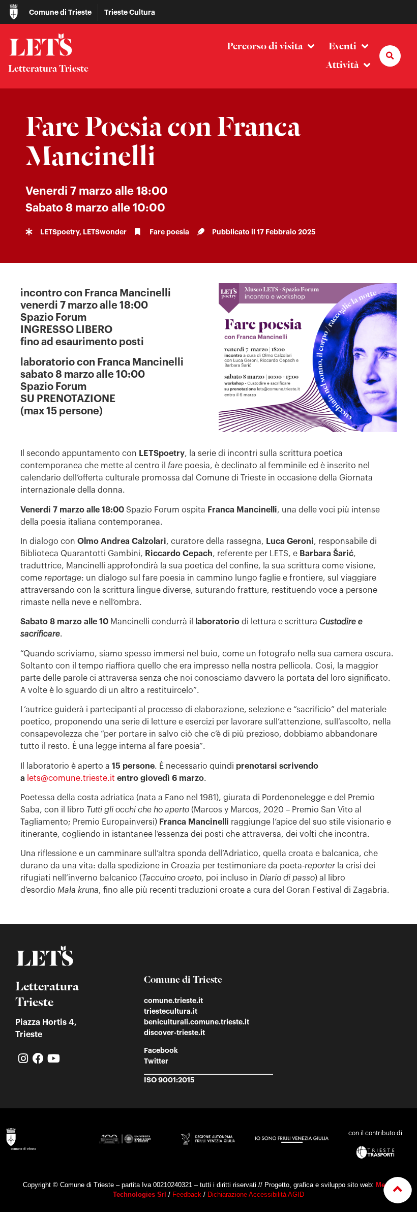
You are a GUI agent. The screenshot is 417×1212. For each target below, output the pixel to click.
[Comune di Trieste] (13, 11)
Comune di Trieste (60, 12)
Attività (342, 65)
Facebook (161, 1050)
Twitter (156, 1061)
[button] (390, 56)
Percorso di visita (265, 46)
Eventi (342, 46)
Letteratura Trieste (48, 69)
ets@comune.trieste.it (72, 778)
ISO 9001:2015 (169, 1079)
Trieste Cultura (129, 12)
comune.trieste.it (173, 1000)
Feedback (186, 1194)
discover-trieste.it (174, 1032)
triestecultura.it (170, 1011)
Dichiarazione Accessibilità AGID (255, 1194)
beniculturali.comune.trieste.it (196, 1021)
